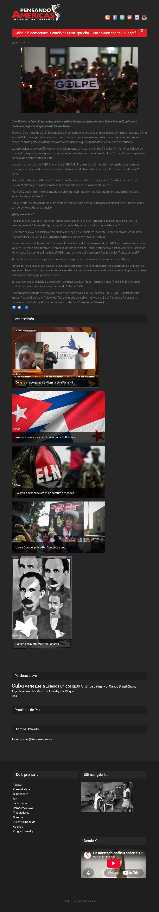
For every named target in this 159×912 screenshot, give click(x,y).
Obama (132, 686)
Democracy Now (23, 808)
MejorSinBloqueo (64, 691)
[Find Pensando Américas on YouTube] (130, 18)
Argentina (18, 691)
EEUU (76, 686)
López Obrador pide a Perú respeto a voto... (42, 547)
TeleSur (17, 784)
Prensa (16, 428)
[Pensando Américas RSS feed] (108, 18)
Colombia (30, 691)
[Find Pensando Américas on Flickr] (137, 18)
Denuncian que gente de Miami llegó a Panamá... (45, 382)
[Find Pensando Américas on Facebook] (115, 18)
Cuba (18, 685)
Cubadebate (20, 794)
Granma (18, 817)
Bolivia (50, 691)
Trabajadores (21, 812)
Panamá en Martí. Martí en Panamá (37, 643)
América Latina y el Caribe (99, 686)
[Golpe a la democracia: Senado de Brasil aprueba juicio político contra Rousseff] (79, 80)
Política (16, 374)
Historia (16, 635)
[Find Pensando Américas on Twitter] (122, 18)
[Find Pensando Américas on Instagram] (144, 18)
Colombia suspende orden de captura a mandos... (46, 493)
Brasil (123, 686)
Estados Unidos (59, 686)
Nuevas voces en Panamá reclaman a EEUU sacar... (47, 437)
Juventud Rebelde (24, 822)
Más (14, 695)
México (41, 691)
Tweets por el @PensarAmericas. (32, 739)
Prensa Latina (21, 789)
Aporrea (18, 826)
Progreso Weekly (23, 831)
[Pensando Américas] (36, 12)
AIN (15, 798)
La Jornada (20, 803)
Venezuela (35, 686)
